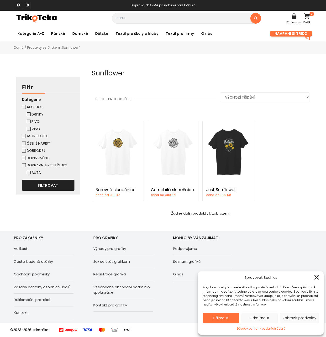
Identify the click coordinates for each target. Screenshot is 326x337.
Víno (36, 128)
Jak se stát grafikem (111, 261)
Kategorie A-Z (30, 33)
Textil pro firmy (180, 33)
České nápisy (38, 143)
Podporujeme (185, 248)
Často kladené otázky (33, 261)
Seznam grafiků (187, 261)
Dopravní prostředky (47, 165)
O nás (206, 33)
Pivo (36, 121)
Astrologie (37, 135)
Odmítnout (259, 317)
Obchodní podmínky (32, 274)
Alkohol (34, 106)
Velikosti (21, 248)
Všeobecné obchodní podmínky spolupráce (121, 289)
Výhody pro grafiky (109, 248)
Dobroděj (36, 150)
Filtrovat (48, 185)
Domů (19, 47)
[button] (316, 277)
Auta (36, 172)
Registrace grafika (109, 274)
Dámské (80, 33)
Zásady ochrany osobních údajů (261, 328)
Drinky (37, 114)
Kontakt (21, 312)
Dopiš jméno (38, 157)
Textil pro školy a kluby (137, 33)
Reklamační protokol (32, 299)
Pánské (58, 33)
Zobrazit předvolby (299, 317)
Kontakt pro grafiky (110, 305)
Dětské (101, 33)
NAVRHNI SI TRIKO (290, 33)
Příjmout (220, 317)
